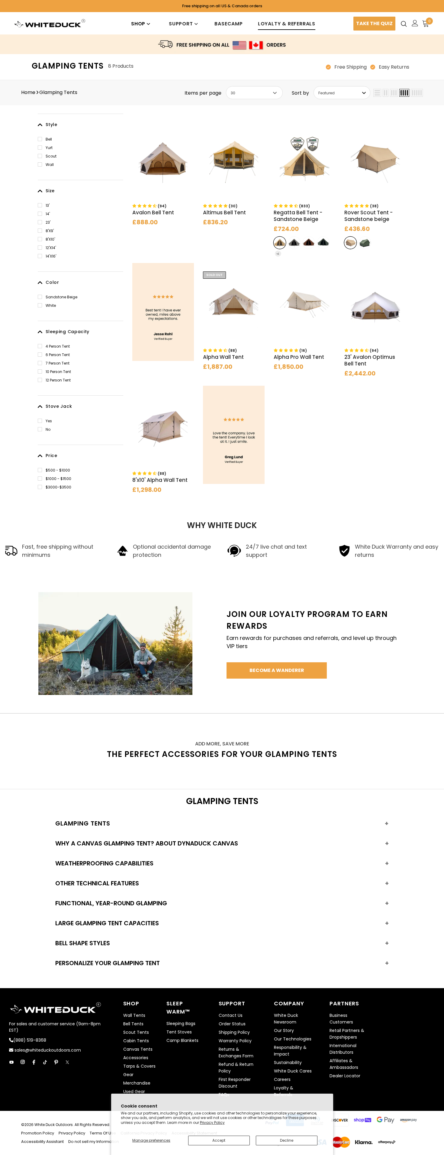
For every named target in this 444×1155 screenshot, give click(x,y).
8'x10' (50, 239)
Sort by (300, 92)
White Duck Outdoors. (54, 1124)
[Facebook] (33, 1062)
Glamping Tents (58, 92)
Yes (49, 420)
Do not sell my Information (93, 1141)
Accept (218, 1140)
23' (48, 222)
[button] (149, 206)
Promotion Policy (38, 1133)
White (51, 305)
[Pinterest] (56, 1062)
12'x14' (51, 247)
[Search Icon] (404, 24)
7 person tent (57, 363)
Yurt (49, 147)
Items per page (203, 92)
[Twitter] (67, 1062)
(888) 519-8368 (29, 1040)
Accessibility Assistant (42, 1141)
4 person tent (58, 346)
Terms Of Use (103, 1133)
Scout (51, 156)
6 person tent (58, 354)
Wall (50, 164)
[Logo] (49, 23)
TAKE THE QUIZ (374, 23)
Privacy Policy (212, 1122)
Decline (286, 1140)
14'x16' (51, 256)
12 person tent (58, 380)
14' (48, 213)
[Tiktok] (45, 1062)
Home (28, 92)
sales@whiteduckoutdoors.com (47, 1050)
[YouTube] (11, 1062)
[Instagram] (22, 1062)
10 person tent (58, 371)
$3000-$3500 (58, 487)
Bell (49, 139)
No (48, 429)
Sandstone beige (61, 297)
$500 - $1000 (58, 470)
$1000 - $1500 (58, 478)
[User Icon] (415, 23)
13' (48, 205)
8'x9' (50, 230)
